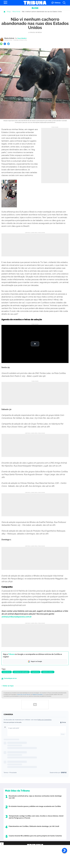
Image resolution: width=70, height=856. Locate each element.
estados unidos (48, 672)
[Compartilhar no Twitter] (8, 44)
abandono (6, 672)
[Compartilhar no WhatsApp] (1, 44)
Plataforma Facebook (38, 694)
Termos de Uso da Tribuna (23, 694)
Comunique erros (10, 678)
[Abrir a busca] (64, 3)
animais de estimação (21, 672)
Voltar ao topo (8, 686)
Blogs (35, 8)
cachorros (35, 672)
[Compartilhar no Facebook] (5, 44)
